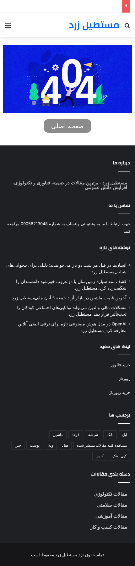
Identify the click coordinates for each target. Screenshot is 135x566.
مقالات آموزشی (111, 516)
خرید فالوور (120, 364)
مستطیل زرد (114, 182)
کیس (100, 456)
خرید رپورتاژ (119, 392)
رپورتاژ (124, 378)
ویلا (50, 445)
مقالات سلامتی (112, 505)
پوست (35, 445)
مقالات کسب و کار (108, 527)
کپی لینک (119, 456)
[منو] (8, 27)
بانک (110, 434)
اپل (124, 434)
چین (18, 445)
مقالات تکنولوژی (110, 494)
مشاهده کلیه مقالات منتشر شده (102, 445)
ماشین (58, 434)
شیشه (93, 434)
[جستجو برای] (127, 27)
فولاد (75, 434)
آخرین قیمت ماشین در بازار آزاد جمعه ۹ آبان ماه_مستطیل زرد (69, 297)
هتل (65, 445)
